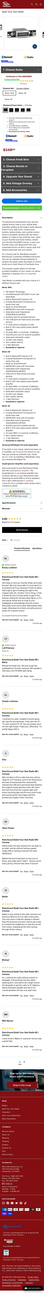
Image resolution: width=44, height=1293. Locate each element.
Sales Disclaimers (9, 1119)
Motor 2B (22, 93)
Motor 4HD (9, 93)
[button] (21, 80)
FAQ (3, 1151)
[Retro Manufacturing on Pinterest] (21, 1203)
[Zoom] (35, 46)
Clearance (6, 1112)
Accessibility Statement (11, 1285)
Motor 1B (8, 99)
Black (11, 110)
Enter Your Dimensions (11, 1115)
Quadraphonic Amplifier (19, 471)
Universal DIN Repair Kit (26, 452)
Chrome (5, 110)
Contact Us (6, 1148)
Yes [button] (21, 620)
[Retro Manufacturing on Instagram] (3, 1203)
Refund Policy (7, 1154)
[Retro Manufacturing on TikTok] (25, 1203)
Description (7, 217)
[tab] (22, 549)
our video (9, 457)
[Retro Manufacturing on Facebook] (7, 1203)
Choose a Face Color (17, 105)
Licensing (29, 1283)
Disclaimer (22, 1280)
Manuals (6, 508)
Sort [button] (4, 540)
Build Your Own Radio (10, 1109)
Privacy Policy (33, 1277)
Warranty (5, 1138)
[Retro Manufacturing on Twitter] (16, 1203)
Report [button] (26, 620)
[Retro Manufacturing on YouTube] (12, 1203)
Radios (4, 1105)
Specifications (9, 503)
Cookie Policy (34, 1280)
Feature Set (16, 88)
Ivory (28, 110)
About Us (6, 1135)
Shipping (5, 1141)
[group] (22, 519)
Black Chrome (17, 110)
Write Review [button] (22, 530)
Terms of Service (9, 1280)
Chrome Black (22, 110)
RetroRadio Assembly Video (19, 131)
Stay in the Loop (22, 1085)
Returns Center (8, 1131)
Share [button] (32, 620)
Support (5, 1145)
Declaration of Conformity (12, 1283)
